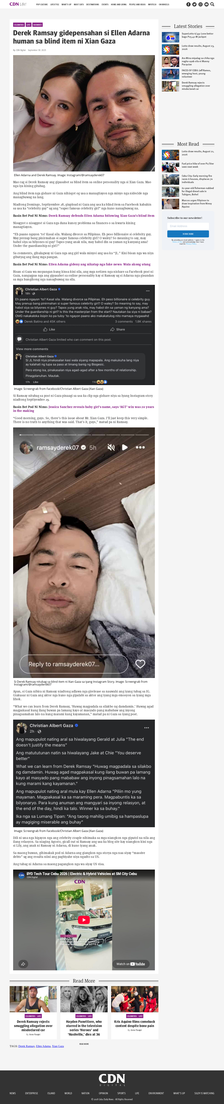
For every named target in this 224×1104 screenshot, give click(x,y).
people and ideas (137, 4)
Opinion (103, 1093)
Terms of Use (177, 242)
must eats (79, 4)
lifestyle (54, 4)
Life (137, 1093)
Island (51, 1093)
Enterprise (31, 1093)
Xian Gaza (58, 1046)
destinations (92, 4)
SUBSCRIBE (188, 234)
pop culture (42, 4)
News (13, 1093)
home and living (119, 4)
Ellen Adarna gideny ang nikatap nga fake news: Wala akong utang (99, 264)
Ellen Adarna (43, 1046)
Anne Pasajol (34, 1034)
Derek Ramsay (26, 1046)
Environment (156, 1093)
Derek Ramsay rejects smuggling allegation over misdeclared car (33, 1026)
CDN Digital (21, 50)
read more (84, 1043)
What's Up (179, 1093)
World (68, 1093)
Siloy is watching (204, 1093)
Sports (121, 1093)
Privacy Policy (191, 244)
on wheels (164, 4)
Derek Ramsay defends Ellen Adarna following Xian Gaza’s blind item (101, 216)
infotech (152, 4)
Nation (85, 1093)
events (105, 4)
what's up (66, 4)
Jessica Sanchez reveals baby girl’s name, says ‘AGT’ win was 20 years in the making (83, 409)
